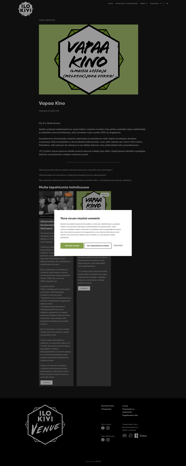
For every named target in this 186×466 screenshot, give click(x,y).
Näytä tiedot (118, 245)
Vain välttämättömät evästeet (98, 246)
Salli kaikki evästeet (72, 246)
